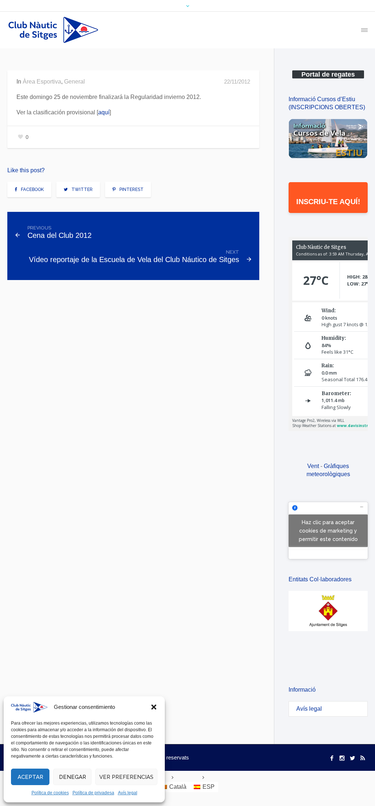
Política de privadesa (93, 792)
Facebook (32, 189)
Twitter (82, 189)
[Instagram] (342, 758)
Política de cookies (50, 792)
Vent (313, 466)
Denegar (72, 777)
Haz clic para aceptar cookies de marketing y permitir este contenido (328, 530)
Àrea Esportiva (42, 81)
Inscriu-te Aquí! (328, 202)
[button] (153, 707)
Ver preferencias (126, 777)
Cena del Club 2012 (59, 235)
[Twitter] (352, 758)
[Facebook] (331, 758)
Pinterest (131, 189)
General (74, 81)
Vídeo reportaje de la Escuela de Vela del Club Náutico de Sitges (134, 259)
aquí (103, 112)
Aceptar (30, 777)
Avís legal (127, 792)
